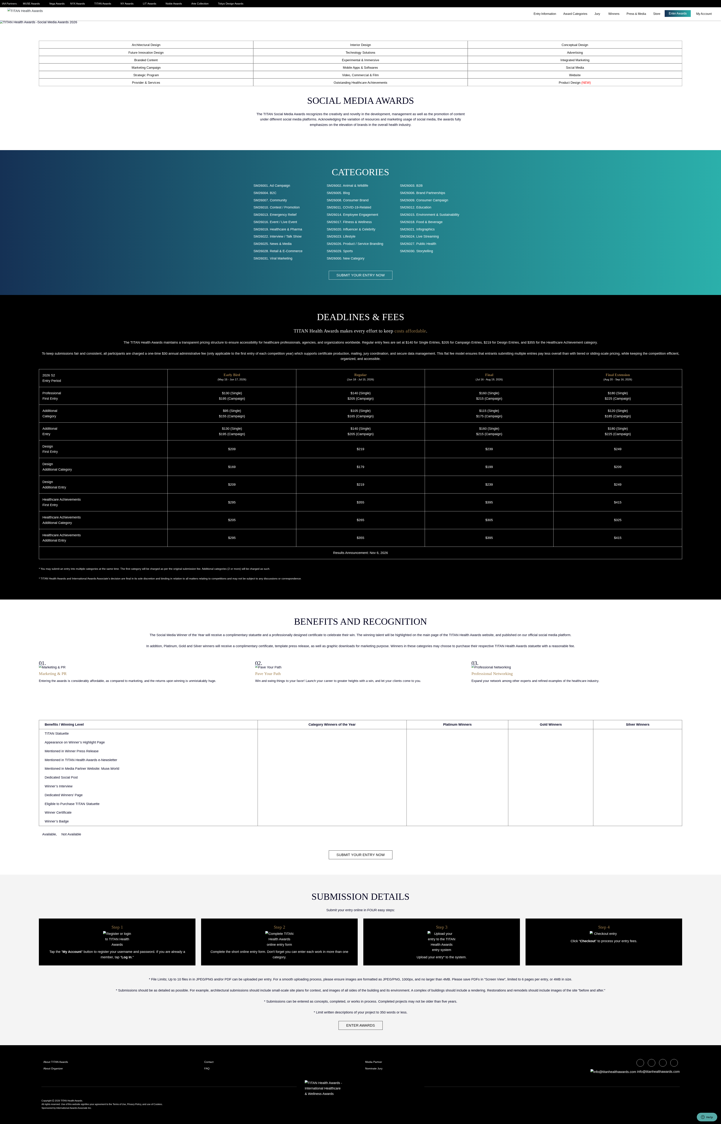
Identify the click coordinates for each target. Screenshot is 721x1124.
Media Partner (373, 1061)
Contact (208, 1061)
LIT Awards (150, 3)
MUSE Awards (32, 3)
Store (656, 13)
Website (575, 75)
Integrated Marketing (574, 60)
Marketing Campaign (146, 67)
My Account (704, 13)
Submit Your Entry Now (360, 275)
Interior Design (360, 45)
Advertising (575, 52)
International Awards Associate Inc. (74, 1108)
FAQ (207, 1068)
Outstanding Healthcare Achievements (360, 82)
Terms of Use (119, 1104)
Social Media (575, 67)
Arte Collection (200, 3)
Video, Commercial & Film (360, 75)
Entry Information (545, 13)
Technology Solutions (360, 52)
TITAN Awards (103, 3)
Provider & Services (146, 82)
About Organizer (53, 1068)
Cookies (158, 1104)
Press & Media (636, 13)
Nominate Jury (373, 1068)
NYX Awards (78, 3)
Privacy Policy (134, 1104)
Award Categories (575, 13)
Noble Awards (174, 3)
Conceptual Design (575, 45)
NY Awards (127, 3)
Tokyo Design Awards (230, 3)
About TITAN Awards (55, 1061)
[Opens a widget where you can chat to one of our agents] (707, 1117)
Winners (613, 13)
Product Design (575, 82)
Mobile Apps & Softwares (360, 67)
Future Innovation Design (146, 52)
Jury (597, 13)
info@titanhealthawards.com (658, 1072)
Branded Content (146, 60)
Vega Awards (57, 3)
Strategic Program (146, 75)
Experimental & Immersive (360, 60)
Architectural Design (146, 45)
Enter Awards (678, 13)
